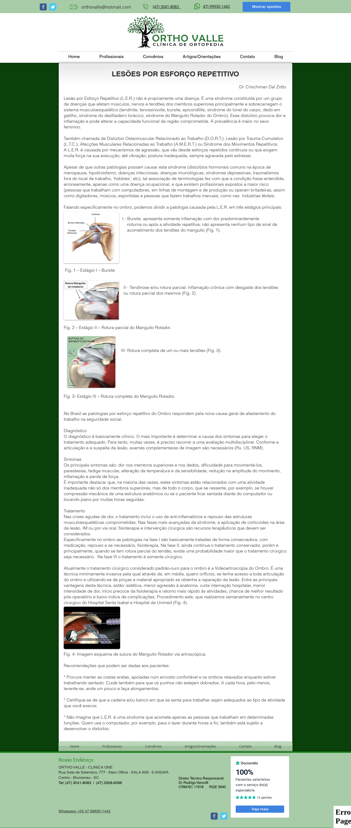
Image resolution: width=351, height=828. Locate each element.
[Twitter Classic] (52, 7)
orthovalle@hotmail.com (106, 7)
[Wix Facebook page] (43, 7)
